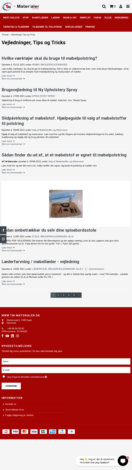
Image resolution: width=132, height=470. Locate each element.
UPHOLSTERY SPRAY (43, 96)
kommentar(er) (94, 269)
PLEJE (108, 17)
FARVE (97, 17)
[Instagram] (3, 239)
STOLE (35, 236)
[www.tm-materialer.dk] (22, 6)
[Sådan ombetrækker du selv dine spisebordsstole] (66, 204)
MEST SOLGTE (11, 17)
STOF (26, 17)
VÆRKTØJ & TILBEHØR (16, 27)
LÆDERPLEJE (39, 269)
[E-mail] (66, 370)
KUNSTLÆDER (40, 17)
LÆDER (55, 17)
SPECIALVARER (73, 27)
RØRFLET (85, 17)
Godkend (11, 386)
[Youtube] (7, 336)
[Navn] (66, 361)
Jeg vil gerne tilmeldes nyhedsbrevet (35, 376)
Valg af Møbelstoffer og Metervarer (50, 130)
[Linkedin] (12, 336)
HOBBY (35, 64)
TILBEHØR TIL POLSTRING (47, 27)
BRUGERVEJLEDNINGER (54, 64)
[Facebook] (3, 230)
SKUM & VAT (70, 17)
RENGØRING (122, 17)
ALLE (71, 236)
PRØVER (90, 27)
